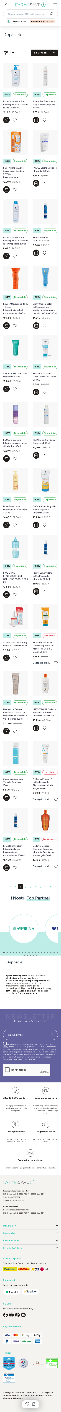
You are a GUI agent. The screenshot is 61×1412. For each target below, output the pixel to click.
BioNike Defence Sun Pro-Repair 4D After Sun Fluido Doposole (15, 104)
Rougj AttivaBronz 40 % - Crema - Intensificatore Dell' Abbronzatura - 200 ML (15, 309)
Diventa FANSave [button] (12, 1248)
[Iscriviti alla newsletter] (52, 1035)
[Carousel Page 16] (50, 952)
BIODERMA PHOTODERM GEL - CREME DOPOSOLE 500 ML (15, 578)
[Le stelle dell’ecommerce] (9, 1363)
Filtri (12, 52)
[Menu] (55, 4)
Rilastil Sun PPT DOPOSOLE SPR (41, 239)
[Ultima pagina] (50, 887)
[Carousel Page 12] (38, 952)
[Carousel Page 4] (13, 952)
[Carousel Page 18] (57, 952)
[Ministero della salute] (37, 1363)
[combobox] (28, 14)
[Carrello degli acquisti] (33, 1404)
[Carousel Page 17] (54, 952)
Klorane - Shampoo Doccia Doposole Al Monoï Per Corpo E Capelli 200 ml (43, 647)
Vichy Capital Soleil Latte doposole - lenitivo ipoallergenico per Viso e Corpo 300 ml (45, 309)
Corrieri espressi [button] (12, 1258)
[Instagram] (11, 1315)
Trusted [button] (7, 1353)
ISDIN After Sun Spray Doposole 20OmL (44, 441)
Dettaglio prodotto (42, 663)
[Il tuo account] (5, 4)
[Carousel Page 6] (19, 952)
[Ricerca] (52, 14)
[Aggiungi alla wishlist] (15, 120)
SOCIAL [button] (7, 1303)
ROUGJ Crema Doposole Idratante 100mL (45, 169)
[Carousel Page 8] (25, 952)
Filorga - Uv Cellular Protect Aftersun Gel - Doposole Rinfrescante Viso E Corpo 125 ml (15, 714)
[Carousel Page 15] (47, 952)
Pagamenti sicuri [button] (12, 1326)
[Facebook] (5, 1315)
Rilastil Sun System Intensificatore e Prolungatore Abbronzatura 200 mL (14, 851)
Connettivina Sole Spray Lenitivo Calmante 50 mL (15, 644)
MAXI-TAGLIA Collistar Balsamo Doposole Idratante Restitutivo (44, 712)
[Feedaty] (30, 1292)
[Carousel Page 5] (16, 952)
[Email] (23, 1315)
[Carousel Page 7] (22, 952)
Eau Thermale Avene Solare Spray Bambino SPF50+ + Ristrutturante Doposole (14, 173)
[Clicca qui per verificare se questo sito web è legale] (52, 1363)
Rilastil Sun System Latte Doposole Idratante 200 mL (42, 576)
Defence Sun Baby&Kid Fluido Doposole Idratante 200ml (44, 509)
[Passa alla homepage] (30, 5)
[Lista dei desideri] (27, 1404)
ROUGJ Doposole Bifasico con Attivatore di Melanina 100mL (15, 443)
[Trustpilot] (11, 1292)
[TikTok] (17, 1315)
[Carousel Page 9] (29, 952)
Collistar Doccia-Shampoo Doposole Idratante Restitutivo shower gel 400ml (44, 851)
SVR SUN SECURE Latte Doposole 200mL (15, 375)
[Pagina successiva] (45, 887)
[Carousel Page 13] (41, 952)
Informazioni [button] (10, 1225)
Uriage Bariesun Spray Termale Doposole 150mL (14, 782)
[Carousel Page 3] (10, 952)
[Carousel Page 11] (35, 952)
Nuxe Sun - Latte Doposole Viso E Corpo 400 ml (15, 509)
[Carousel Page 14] (44, 952)
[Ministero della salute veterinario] (9, 1378)
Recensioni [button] (9, 1280)
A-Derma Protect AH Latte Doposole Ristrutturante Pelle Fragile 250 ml (43, 784)
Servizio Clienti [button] (11, 1240)
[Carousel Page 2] (7, 952)
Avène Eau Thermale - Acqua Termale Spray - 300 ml (44, 104)
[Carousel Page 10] (32, 952)
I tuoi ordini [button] (9, 1233)
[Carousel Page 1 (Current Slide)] (4, 952)
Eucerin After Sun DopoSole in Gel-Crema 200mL (44, 376)
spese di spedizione (36, 1395)
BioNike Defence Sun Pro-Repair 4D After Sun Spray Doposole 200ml (15, 240)
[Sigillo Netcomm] (23, 1363)
